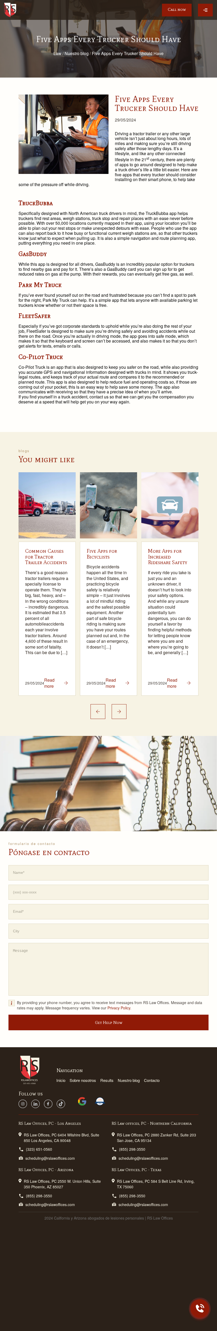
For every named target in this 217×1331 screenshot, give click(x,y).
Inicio (60, 1080)
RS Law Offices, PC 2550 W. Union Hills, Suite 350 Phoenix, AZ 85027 (62, 1184)
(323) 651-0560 (39, 1149)
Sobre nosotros (83, 1080)
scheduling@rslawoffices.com (50, 1158)
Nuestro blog (129, 1080)
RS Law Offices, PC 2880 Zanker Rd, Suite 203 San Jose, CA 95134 (156, 1137)
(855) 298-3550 (132, 1149)
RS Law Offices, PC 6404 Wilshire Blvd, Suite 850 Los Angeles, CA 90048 (61, 1137)
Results (107, 1080)
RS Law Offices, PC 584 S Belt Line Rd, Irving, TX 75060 (156, 1184)
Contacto (152, 1080)
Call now (177, 9)
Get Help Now (108, 1022)
